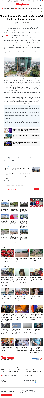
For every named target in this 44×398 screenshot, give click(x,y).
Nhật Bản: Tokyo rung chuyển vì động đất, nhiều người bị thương (5, 331)
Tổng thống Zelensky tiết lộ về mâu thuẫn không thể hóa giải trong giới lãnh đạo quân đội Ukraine (7, 317)
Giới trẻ (26, 8)
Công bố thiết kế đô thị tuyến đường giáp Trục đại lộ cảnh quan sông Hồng (24, 210)
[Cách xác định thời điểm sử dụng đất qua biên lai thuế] (14, 216)
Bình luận (2, 40)
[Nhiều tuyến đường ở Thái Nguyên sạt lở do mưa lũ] (36, 253)
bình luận (39, 12)
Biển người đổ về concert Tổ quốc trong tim (21, 298)
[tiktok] (30, 382)
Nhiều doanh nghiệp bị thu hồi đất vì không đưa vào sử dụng (14, 236)
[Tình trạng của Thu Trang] (36, 291)
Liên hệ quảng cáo (27, 373)
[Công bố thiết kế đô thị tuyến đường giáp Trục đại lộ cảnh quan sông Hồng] (24, 204)
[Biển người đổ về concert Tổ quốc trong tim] (22, 291)
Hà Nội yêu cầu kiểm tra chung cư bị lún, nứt (4, 236)
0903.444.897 (4, 381)
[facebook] (40, 1)
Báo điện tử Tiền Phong (22, 4)
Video (2, 362)
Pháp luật (30, 8)
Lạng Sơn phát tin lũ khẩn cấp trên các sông (21, 259)
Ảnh (18, 362)
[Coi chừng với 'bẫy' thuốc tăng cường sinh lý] (7, 342)
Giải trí (4, 286)
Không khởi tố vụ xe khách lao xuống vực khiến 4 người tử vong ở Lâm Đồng (7, 280)
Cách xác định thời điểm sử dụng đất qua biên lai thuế (14, 221)
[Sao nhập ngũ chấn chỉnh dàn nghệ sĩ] (7, 291)
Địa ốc (15, 8)
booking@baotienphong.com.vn (30, 376)
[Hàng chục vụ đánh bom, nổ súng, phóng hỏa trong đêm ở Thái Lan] (22, 309)
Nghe (2, 31)
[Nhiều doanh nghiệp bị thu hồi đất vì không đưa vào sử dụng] (14, 231)
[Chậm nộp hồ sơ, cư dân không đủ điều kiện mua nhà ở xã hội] (5, 216)
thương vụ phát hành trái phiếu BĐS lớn (12, 94)
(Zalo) (31, 375)
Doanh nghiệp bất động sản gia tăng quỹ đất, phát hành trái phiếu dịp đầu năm (22, 177)
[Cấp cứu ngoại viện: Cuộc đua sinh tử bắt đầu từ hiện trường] (22, 342)
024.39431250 (4, 376)
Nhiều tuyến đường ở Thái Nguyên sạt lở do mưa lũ (36, 259)
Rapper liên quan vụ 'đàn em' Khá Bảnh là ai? (36, 279)
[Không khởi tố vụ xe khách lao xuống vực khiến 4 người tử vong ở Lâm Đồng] (7, 272)
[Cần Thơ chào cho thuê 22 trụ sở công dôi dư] (5, 204)
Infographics (4, 363)
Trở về (2, 43)
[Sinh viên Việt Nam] (35, 359)
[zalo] (32, 382)
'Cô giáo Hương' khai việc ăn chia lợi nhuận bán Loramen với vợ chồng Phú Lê (21, 280)
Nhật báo (11, 362)
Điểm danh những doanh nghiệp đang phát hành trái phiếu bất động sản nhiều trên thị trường (25, 130)
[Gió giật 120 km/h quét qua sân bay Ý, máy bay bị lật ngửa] (27, 325)
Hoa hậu (34, 369)
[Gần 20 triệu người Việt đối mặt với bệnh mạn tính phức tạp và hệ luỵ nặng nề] (36, 342)
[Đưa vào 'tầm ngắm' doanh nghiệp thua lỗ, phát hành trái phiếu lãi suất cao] (8, 143)
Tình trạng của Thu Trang (35, 297)
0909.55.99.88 (27, 375)
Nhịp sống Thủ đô (28, 371)
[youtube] (42, 1)
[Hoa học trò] (41, 359)
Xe (41, 8)
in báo (36, 12)
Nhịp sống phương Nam (37, 371)
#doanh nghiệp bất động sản (17, 158)
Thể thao (34, 8)
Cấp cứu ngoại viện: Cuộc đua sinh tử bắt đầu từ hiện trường (21, 348)
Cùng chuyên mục (7, 200)
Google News (41, 12)
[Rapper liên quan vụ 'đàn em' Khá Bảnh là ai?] (36, 272)
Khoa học (26, 369)
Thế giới (23, 8)
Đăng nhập (6, 182)
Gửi (36, 188)
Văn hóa (2, 369)
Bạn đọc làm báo (7, 395)
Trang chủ (2, 8)
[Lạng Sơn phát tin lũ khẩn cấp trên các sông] (22, 253)
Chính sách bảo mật (11, 386)
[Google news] (36, 382)
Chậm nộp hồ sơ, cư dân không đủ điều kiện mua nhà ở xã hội (4, 221)
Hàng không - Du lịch (12, 371)
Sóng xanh (12, 8)
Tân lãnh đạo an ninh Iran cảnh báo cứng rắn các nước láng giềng (38, 331)
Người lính (38, 8)
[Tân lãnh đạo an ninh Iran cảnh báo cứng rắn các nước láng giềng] (38, 325)
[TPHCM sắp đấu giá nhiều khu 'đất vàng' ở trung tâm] (14, 204)
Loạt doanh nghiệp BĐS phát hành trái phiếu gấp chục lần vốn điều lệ (25, 136)
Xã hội (5, 8)
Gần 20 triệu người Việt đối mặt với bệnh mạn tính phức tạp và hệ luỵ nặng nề (36, 349)
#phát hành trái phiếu (9, 160)
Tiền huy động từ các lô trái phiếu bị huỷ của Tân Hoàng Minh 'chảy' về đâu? (22, 174)
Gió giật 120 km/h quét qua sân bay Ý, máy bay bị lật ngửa (27, 331)
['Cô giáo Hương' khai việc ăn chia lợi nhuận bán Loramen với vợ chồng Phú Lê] (22, 272)
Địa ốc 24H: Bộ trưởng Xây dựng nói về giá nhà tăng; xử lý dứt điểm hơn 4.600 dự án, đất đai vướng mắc (23, 223)
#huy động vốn (28, 158)
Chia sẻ (2, 34)
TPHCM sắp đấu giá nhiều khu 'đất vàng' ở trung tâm (14, 209)
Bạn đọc (2, 371)
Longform (35, 362)
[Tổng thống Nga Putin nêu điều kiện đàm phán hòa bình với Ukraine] (36, 309)
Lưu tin (2, 37)
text (34, 12)
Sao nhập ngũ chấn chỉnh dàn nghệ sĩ (6, 297)
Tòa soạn (3, 373)
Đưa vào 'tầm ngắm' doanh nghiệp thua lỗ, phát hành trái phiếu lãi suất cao (24, 143)
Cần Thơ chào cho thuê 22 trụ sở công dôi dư (4, 209)
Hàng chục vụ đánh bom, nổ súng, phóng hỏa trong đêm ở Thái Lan (21, 316)
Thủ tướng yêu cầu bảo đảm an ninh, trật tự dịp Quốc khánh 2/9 (7, 260)
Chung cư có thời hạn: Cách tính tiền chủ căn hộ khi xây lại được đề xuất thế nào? (24, 237)
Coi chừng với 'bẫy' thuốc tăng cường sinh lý (6, 348)
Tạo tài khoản (13, 182)
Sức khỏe (19, 8)
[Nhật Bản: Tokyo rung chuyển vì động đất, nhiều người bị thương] (5, 325)
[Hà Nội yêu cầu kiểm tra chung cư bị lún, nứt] (5, 231)
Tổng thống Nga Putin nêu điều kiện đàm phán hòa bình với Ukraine (36, 316)
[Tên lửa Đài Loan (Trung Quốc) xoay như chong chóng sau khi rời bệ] (16, 325)
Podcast (27, 362)
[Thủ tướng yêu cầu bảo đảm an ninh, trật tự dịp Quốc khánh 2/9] (7, 253)
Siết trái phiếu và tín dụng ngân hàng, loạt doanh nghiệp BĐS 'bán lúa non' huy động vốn (17, 169)
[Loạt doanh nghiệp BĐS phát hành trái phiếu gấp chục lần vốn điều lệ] (8, 136)
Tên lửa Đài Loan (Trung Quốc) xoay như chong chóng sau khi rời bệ (16, 331)
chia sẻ (31, 12)
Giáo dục (18, 369)
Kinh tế (8, 8)
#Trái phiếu (6, 158)
